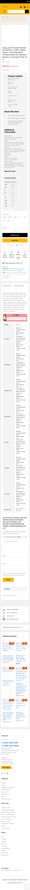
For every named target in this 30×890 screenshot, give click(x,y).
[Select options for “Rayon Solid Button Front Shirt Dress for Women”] (4, 677)
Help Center (4, 852)
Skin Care (4, 792)
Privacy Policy (5, 855)
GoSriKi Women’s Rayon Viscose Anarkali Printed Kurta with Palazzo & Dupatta (21, 658)
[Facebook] (1, 773)
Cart (2, 836)
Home (2, 17)
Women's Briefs (6, 274)
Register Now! (18, 627)
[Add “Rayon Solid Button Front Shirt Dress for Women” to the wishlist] (12, 677)
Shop (7, 17)
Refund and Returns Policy (8, 816)
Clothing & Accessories (11, 272)
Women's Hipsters (12, 270)
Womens (20, 270)
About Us (3, 843)
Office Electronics (6, 799)
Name (5, 555)
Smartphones (5, 794)
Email (5, 563)
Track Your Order (5, 807)
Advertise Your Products (7, 823)
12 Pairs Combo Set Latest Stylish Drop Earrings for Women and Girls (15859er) (8, 658)
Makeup (3, 796)
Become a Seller (5, 821)
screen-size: (5, 214)
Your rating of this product (10, 537)
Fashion (22, 268)
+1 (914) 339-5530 (9, 743)
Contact (3, 841)
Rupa (7, 61)
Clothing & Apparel (14, 268)
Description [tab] (7, 286)
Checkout (3, 839)
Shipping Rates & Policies (8, 812)
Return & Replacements (7, 814)
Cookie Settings (5, 848)
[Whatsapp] (7, 773)
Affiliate (3, 826)
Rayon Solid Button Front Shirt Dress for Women (8, 682)
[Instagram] (4, 773)
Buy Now (15, 240)
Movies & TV (16, 870)
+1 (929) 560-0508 (9, 746)
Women (4, 270)
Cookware (4, 783)
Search (27, 11)
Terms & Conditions (6, 819)
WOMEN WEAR (22, 272)
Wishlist (3, 850)
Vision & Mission (5, 828)
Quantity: (4, 227)
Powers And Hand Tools (7, 787)
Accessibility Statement (7, 810)
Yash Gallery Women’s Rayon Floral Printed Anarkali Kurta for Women (21, 715)
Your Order (4, 846)
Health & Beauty (5, 789)
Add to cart (15, 235)
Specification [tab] (19, 286)
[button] (4, 217)
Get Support (6, 767)
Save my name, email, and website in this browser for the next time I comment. (14, 574)
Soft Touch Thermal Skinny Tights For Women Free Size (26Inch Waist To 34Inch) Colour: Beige (8, 716)
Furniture (3, 785)
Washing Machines (6, 870)
